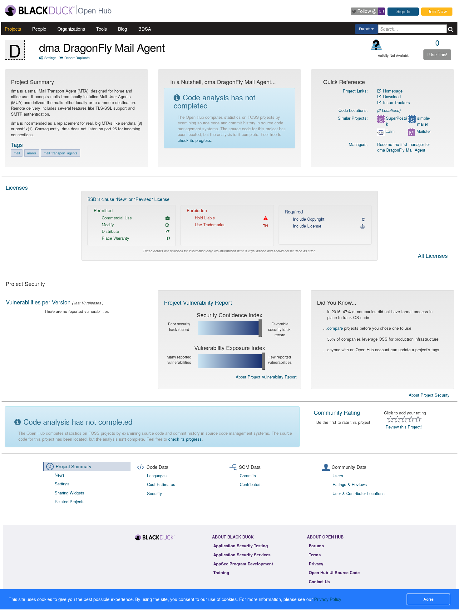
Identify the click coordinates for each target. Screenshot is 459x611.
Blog (122, 28)
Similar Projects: (353, 118)
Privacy (316, 564)
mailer (31, 152)
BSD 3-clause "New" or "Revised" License (128, 199)
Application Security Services (241, 555)
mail (17, 152)
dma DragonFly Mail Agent (102, 47)
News (60, 475)
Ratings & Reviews (350, 484)
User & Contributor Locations (359, 493)
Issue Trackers (396, 102)
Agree (428, 599)
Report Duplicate (77, 57)
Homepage (392, 91)
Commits (248, 475)
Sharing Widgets (69, 493)
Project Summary (73, 466)
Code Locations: (353, 110)
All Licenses (433, 256)
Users (338, 475)
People (39, 28)
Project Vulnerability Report (198, 302)
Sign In (403, 11)
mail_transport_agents (60, 152)
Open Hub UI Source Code (334, 572)
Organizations (71, 28)
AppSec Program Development (243, 564)
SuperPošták (396, 121)
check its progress (194, 140)
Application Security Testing (240, 545)
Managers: (358, 144)
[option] (229, 225)
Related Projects (70, 501)
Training (221, 572)
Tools (101, 28)
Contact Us (319, 581)
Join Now (437, 11)
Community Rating (337, 412)
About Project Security (429, 395)
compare (335, 328)
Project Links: (355, 91)
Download (391, 96)
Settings (50, 57)
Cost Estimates (161, 484)
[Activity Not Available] (376, 44)
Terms (315, 555)
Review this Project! (404, 427)
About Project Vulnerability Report (266, 377)
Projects (13, 28)
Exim (390, 131)
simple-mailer (423, 121)
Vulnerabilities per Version (38, 302)
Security (154, 493)
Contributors (251, 484)
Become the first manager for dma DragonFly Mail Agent (403, 147)
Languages (157, 475)
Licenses (17, 187)
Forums (316, 545)
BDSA (144, 28)
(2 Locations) (389, 110)
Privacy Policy (327, 599)
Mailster (424, 131)
